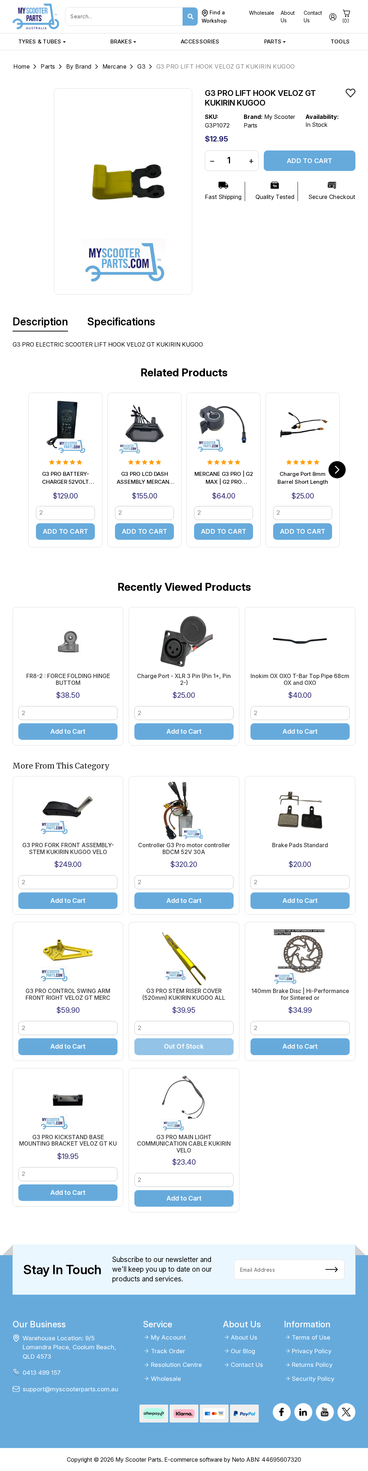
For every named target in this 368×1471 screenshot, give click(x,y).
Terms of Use (311, 1337)
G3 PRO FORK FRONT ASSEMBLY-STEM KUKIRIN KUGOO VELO (68, 848)
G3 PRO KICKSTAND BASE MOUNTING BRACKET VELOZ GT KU (68, 1140)
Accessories (200, 41)
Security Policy (313, 1378)
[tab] (40, 322)
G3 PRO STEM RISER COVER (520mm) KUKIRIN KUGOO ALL (183, 994)
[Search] (190, 16)
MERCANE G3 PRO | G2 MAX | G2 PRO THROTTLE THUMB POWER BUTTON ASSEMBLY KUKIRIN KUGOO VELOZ (223, 478)
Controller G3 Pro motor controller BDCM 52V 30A (184, 848)
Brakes (121, 41)
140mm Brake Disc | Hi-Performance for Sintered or (300, 994)
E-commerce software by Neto (204, 1459)
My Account (168, 1337)
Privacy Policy (311, 1351)
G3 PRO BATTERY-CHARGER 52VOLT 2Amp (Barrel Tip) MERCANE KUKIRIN (65, 478)
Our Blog (243, 1351)
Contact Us (247, 1364)
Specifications (121, 321)
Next (337, 469)
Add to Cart (309, 160)
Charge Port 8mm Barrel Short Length (302, 478)
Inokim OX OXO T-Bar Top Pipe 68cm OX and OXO (299, 679)
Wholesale (261, 13)
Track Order (168, 1351)
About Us (244, 1337)
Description (40, 321)
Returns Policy (312, 1364)
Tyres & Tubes (39, 41)
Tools (340, 41)
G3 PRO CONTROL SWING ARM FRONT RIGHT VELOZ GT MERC (68, 994)
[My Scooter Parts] (36, 16)
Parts (273, 41)
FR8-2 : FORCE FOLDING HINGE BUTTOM (68, 679)
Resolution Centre (176, 1364)
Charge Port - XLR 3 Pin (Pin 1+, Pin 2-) (184, 679)
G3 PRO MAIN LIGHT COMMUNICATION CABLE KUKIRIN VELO (184, 1144)
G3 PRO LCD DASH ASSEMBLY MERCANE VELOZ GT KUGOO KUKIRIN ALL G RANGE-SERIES (144, 478)
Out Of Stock (184, 1046)
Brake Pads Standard (300, 845)
